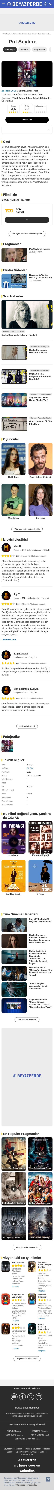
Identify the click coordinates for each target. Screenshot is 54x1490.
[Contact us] (39, 1396)
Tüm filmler (32, 34)
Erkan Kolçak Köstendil (38, 98)
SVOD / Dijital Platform (16, 199)
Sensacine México (24, 1438)
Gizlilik (42, 1452)
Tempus (15, 1324)
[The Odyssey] (6, 1266)
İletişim (27, 1449)
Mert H (17, 546)
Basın (13, 106)
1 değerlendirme (21, 657)
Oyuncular (11, 439)
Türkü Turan (18, 98)
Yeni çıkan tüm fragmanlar (27, 1247)
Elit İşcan (40, 518)
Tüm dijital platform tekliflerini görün (27, 234)
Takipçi (17, 550)
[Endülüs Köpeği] (40, 837)
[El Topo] (40, 876)
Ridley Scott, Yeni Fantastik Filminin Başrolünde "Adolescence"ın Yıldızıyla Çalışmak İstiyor (38, 957)
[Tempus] (6, 1328)
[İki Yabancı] (14, 837)
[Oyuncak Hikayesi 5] (32, 1299)
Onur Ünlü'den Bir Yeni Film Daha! (40, 422)
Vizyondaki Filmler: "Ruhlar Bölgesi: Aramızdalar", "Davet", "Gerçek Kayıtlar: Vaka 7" (40, 1003)
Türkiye (30, 765)
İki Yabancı (13, 855)
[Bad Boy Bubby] (14, 876)
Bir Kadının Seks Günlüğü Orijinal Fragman (14, 1203)
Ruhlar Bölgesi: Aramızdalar (43, 1326)
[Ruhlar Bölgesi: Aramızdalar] (32, 1328)
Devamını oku (9, 639)
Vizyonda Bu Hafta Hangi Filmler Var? (38, 398)
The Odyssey (18, 1262)
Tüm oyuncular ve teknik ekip (27, 529)
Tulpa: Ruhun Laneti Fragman (40, 1168)
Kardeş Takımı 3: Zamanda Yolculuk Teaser (40, 1203)
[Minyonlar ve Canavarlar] (6, 1299)
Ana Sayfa (6, 34)
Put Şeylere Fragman (39, 249)
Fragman (15, 1286)
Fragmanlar (12, 244)
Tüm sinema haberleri (27, 1020)
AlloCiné (11, 1430)
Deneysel (33, 91)
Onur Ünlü (17, 94)
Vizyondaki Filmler (19, 34)
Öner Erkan (7, 101)
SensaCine (10, 1434)
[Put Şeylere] (27, 74)
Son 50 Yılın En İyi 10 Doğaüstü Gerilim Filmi (40, 920)
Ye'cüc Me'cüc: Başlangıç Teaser (40, 1238)
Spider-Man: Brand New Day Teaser (14, 1168)
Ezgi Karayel (21, 653)
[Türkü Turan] (14, 459)
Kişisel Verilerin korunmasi (26, 1452)
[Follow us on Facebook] (23, 1396)
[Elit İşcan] (40, 500)
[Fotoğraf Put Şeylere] (7, 746)
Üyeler (27, 106)
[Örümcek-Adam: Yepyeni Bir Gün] (32, 1266)
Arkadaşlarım (40, 106)
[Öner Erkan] (14, 500)
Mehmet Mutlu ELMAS (26, 689)
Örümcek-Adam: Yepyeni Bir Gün (45, 1264)
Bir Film (30, 768)
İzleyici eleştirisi (15, 539)
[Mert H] (6, 547)
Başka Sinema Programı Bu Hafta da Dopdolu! (40, 376)
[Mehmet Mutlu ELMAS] (6, 690)
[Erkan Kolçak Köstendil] (40, 459)
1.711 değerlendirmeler (31, 550)
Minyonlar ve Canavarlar (18, 1295)
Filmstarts (35, 1430)
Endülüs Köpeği (40, 855)
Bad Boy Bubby (14, 894)
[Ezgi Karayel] (6, 655)
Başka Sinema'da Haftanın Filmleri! (19, 335)
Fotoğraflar (11, 737)
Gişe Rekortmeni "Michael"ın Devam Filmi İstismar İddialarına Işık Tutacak (40, 971)
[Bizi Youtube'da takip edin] (14, 1396)
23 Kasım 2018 (9, 91)
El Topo (40, 894)
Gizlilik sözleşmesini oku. (26, 1485)
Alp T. (17, 594)
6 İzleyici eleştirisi (27, 726)
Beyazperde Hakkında (13, 1449)
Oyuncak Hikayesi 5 (43, 1295)
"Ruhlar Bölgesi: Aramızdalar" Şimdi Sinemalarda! (38, 986)
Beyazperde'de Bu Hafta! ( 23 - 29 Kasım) (40, 276)
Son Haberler (13, 296)
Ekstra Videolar (15, 270)
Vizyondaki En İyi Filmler (27, 1359)
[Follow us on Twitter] (31, 1396)
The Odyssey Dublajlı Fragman (14, 1238)
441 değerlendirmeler (31, 598)
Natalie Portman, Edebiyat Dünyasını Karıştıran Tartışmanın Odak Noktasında (39, 939)
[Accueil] (24, 4)
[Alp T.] (6, 595)
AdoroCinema (37, 1434)
